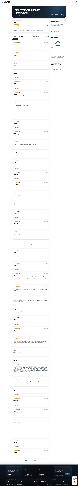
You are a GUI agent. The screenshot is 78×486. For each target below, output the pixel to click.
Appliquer (46, 36)
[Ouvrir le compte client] (69, 2)
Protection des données (65, 484)
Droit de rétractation (58, 484)
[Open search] (72, 2)
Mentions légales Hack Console (56, 69)
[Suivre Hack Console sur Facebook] (58, 481)
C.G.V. (53, 484)
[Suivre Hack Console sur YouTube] (63, 481)
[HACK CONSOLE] (5, 2)
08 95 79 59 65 (54, 30)
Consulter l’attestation (55, 59)
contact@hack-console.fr (56, 31)
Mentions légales (49, 484)
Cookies (71, 484)
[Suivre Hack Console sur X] (69, 481)
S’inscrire (67, 473)
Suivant (35, 460)
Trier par (34, 36)
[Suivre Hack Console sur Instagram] (52, 481)
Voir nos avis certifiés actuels (57, 14)
